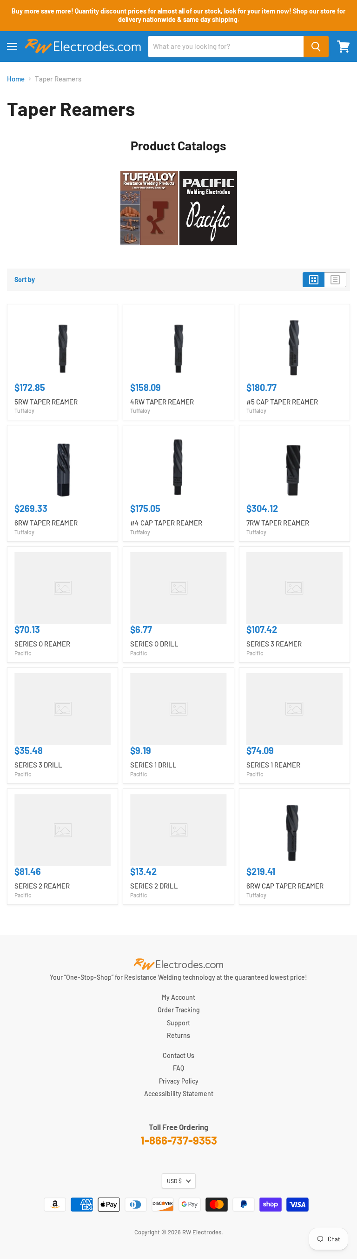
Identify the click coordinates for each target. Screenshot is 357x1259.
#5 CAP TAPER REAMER (282, 401)
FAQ (178, 1068)
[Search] (316, 46)
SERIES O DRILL (154, 644)
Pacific (22, 653)
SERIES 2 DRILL (154, 886)
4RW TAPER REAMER (162, 401)
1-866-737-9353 (178, 1140)
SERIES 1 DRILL (153, 765)
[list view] (335, 279)
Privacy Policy (178, 1081)
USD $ (174, 1181)
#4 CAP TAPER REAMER (166, 522)
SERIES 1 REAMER (273, 765)
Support (178, 1023)
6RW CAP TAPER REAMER (285, 886)
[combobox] (226, 46)
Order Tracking (179, 1010)
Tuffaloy (24, 410)
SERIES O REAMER (42, 644)
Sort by (24, 279)
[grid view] (313, 279)
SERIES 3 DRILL (38, 765)
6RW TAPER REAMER (46, 522)
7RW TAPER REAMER (277, 522)
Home (16, 79)
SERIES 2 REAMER (42, 886)
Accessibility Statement (178, 1093)
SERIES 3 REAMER (274, 644)
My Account (178, 997)
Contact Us (178, 1055)
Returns (178, 1035)
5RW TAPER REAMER (46, 401)
